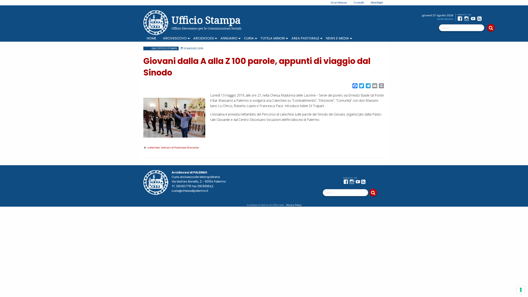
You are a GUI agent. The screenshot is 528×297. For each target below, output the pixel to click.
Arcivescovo (175, 38)
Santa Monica (445, 19)
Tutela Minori (272, 38)
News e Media (337, 38)
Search (491, 27)
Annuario (228, 38)
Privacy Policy (293, 204)
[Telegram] (487, 18)
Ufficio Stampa (206, 20)
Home (151, 38)
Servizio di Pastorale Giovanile (180, 147)
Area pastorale (305, 38)
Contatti (359, 2)
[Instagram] (467, 18)
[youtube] (474, 18)
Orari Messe (339, 2)
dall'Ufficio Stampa (164, 48)
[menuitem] (336, 2)
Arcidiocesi (203, 38)
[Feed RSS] (480, 18)
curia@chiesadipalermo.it (190, 191)
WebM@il (377, 2)
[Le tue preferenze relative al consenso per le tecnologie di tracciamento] (521, 290)
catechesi (153, 147)
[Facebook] (460, 18)
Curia (249, 38)
